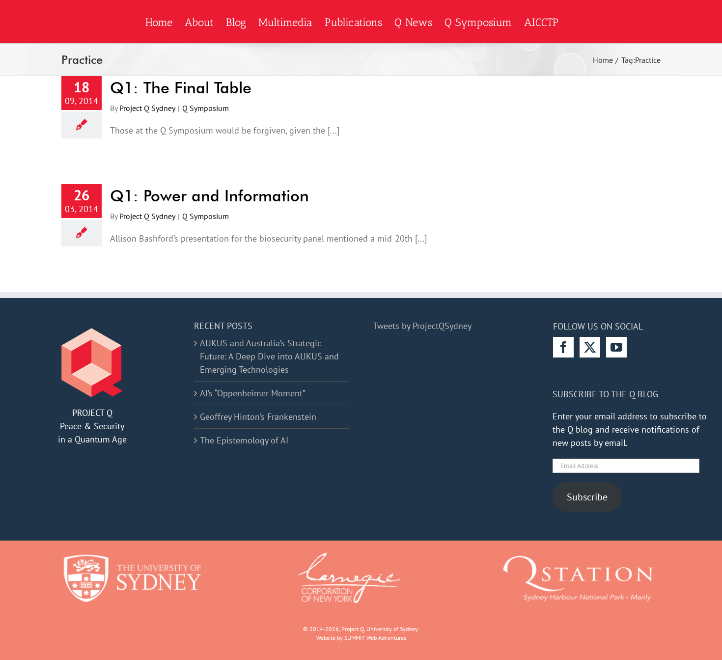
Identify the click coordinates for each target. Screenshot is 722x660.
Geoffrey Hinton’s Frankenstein (258, 416)
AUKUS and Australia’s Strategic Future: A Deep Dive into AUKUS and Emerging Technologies (269, 356)
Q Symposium (205, 108)
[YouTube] (616, 347)
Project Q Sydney (147, 108)
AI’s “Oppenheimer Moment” (252, 393)
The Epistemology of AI (244, 440)
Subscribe (587, 496)
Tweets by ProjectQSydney (422, 325)
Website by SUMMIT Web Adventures (361, 637)
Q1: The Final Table (180, 87)
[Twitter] (590, 347)
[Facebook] (563, 347)
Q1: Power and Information (209, 195)
